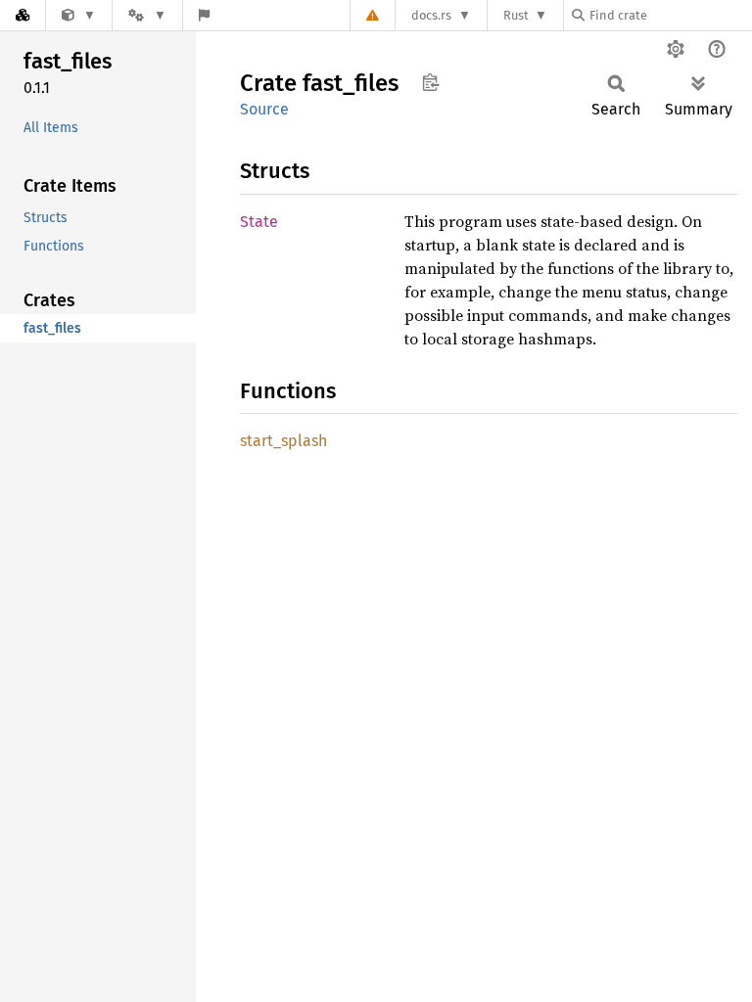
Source (264, 109)
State (259, 221)
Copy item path (430, 82)
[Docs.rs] (22, 15)
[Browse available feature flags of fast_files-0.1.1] (204, 15)
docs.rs (431, 15)
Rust (516, 15)
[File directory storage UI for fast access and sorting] (79, 15)
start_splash (283, 441)
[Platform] (147, 15)
